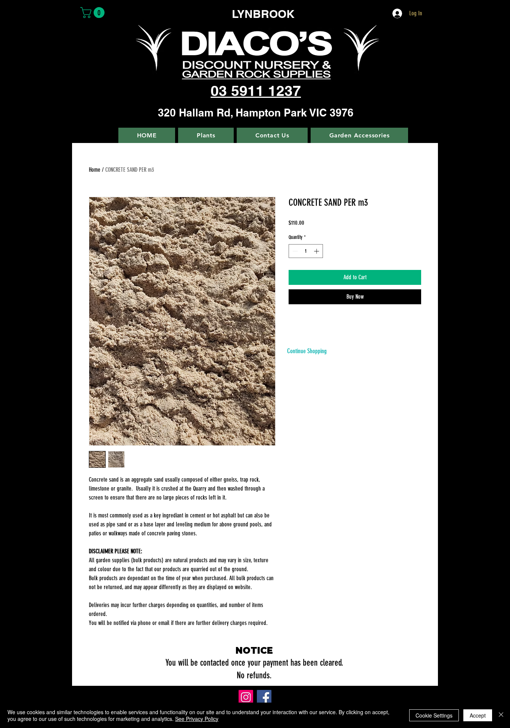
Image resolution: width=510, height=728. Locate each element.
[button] (93, 12)
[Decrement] (294, 251)
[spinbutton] (305, 251)
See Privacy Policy (196, 718)
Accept (478, 715)
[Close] (501, 715)
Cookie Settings (434, 715)
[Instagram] (246, 697)
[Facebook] (264, 697)
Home (94, 169)
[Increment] (317, 251)
